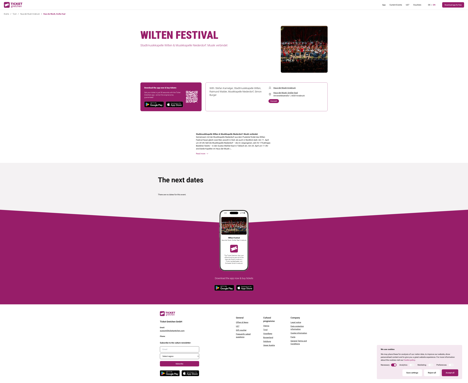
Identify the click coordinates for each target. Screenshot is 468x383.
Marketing (422, 365)
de (429, 5)
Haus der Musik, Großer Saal (54, 14)
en (434, 5)
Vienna (266, 326)
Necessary (385, 365)
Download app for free (453, 5)
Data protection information (297, 327)
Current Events (396, 5)
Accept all (450, 373)
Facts (293, 337)
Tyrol (14, 14)
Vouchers (417, 5)
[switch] (393, 364)
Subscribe (179, 364)
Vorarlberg (267, 333)
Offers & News (242, 322)
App (384, 5)
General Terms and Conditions (299, 342)
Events (6, 14)
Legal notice (296, 322)
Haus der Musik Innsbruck (30, 14)
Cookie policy (409, 360)
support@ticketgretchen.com (172, 330)
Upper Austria (269, 345)
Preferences (441, 365)
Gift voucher (241, 330)
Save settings (412, 373)
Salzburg (267, 341)
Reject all (432, 373)
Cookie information (299, 333)
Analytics (403, 365)
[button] (234, 153)
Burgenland (268, 337)
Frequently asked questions (243, 335)
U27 (407, 5)
